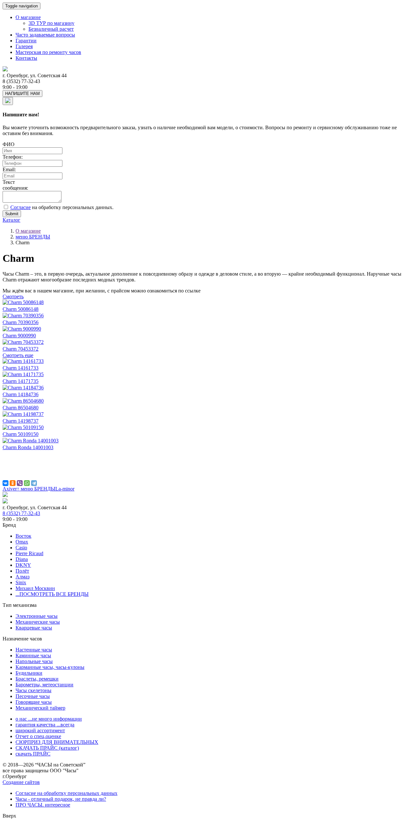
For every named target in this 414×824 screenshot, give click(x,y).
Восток (23, 536)
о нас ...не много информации (49, 719)
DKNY (23, 565)
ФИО (9, 144)
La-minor (64, 488)
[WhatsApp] (27, 483)
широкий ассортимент (40, 730)
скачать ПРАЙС (33, 753)
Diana (22, 559)
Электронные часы (37, 616)
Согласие (20, 207)
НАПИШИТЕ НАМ (22, 93)
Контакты (26, 58)
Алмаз (22, 576)
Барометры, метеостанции (44, 684)
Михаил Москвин (35, 588)
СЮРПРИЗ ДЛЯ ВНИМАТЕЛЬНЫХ (57, 742)
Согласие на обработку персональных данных (66, 793)
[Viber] (20, 483)
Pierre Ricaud (29, 553)
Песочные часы (33, 696)
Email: (9, 169)
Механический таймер (40, 708)
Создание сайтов (21, 782)
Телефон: (13, 157)
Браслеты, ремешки (37, 678)
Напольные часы (34, 661)
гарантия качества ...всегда (45, 724)
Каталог (11, 220)
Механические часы (38, 622)
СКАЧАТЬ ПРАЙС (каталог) (47, 748)
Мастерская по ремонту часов (48, 52)
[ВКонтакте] (5, 483)
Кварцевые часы (34, 627)
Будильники (29, 673)
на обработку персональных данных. (62, 207)
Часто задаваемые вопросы (45, 34)
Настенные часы (34, 649)
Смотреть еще (18, 355)
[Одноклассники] (13, 483)
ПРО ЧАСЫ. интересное (43, 805)
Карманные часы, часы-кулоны (50, 667)
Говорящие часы (34, 702)
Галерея (24, 46)
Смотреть (13, 296)
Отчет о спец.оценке (38, 736)
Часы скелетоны (33, 690)
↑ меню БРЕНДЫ (36, 488)
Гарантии (26, 40)
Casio (21, 547)
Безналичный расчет (51, 29)
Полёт (22, 571)
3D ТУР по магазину (51, 23)
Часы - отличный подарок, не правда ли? (61, 799)
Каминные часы (33, 655)
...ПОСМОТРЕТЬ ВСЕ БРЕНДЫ (52, 594)
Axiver (10, 488)
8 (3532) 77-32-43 (21, 513)
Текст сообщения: (15, 185)
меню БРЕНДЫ (33, 236)
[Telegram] (34, 483)
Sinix (21, 582)
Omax (22, 541)
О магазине (28, 17)
